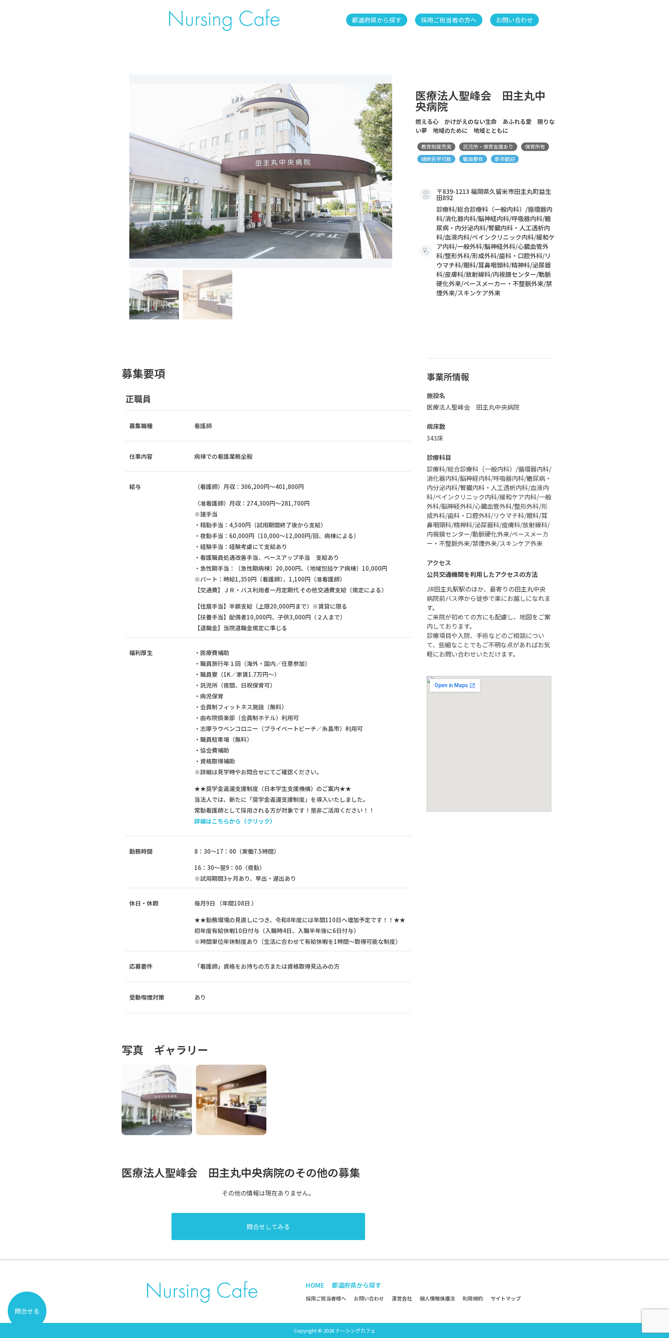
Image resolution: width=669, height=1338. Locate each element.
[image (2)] (231, 1100)
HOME (315, 1285)
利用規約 (473, 1298)
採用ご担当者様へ (326, 1298)
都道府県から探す (376, 19)
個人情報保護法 (437, 1298)
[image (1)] (260, 171)
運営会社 (402, 1298)
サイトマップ (506, 1298)
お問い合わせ (514, 19)
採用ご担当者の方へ (449, 19)
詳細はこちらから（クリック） (235, 821)
